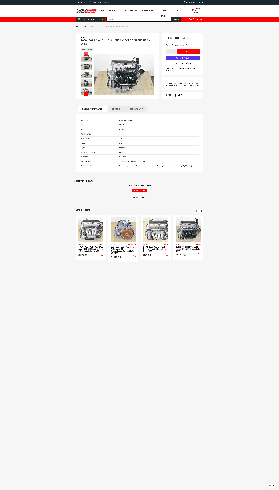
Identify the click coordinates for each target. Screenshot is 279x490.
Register (200, 2)
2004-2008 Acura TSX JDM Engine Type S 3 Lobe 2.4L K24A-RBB (155, 249)
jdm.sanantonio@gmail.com (101, 2)
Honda (83, 37)
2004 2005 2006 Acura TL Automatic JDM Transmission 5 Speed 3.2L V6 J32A (122, 250)
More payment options (183, 63)
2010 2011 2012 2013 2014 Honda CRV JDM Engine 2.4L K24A (188, 249)
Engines (181, 68)
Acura (176, 68)
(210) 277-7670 (82, 2)
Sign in (193, 2)
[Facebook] (175, 95)
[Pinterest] (182, 95)
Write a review (139, 190)
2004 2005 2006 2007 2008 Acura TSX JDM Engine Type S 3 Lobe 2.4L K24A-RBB (90, 249)
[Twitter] (179, 95)
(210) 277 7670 (196, 19)
